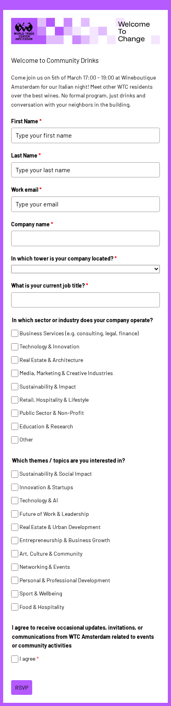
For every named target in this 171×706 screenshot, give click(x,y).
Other (26, 439)
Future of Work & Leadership (54, 513)
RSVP (21, 687)
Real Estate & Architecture (51, 359)
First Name (26, 121)
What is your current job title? (49, 285)
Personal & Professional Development (64, 580)
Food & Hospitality (41, 606)
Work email (26, 189)
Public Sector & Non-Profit (51, 413)
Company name (32, 224)
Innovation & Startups (46, 487)
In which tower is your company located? (64, 258)
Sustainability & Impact (47, 386)
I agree (29, 658)
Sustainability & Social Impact (55, 473)
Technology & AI (38, 500)
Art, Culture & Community (50, 553)
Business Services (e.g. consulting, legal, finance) (79, 333)
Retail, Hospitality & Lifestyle (54, 399)
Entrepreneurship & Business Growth (64, 540)
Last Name (26, 155)
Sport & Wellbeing (40, 593)
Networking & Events (44, 567)
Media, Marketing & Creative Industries (66, 373)
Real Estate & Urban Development (60, 526)
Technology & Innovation (49, 346)
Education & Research (46, 426)
